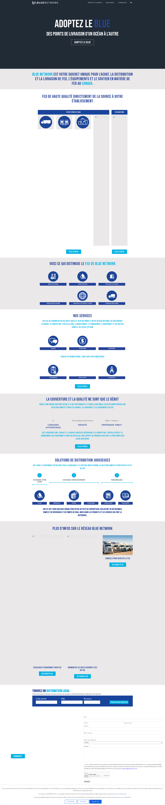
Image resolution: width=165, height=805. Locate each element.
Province (87, 699)
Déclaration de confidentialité (118, 794)
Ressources (110, 3)
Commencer (122, 3)
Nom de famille (128, 723)
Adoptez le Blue (82, 42)
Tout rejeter (83, 801)
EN (131, 3)
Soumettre (87, 781)
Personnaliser (70, 801)
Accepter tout (95, 801)
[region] (82, 795)
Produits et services (95, 3)
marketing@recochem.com (129, 769)
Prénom (86, 723)
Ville (63, 699)
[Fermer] (163, 786)
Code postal (41, 699)
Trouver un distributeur (119, 702)
